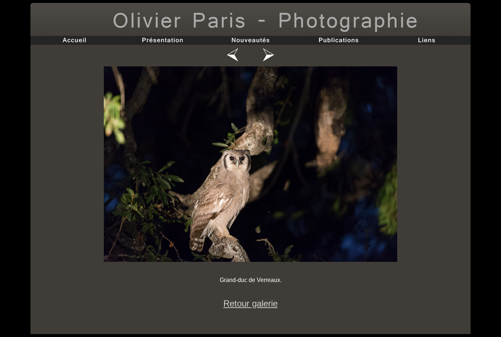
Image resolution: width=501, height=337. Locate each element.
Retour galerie (250, 303)
